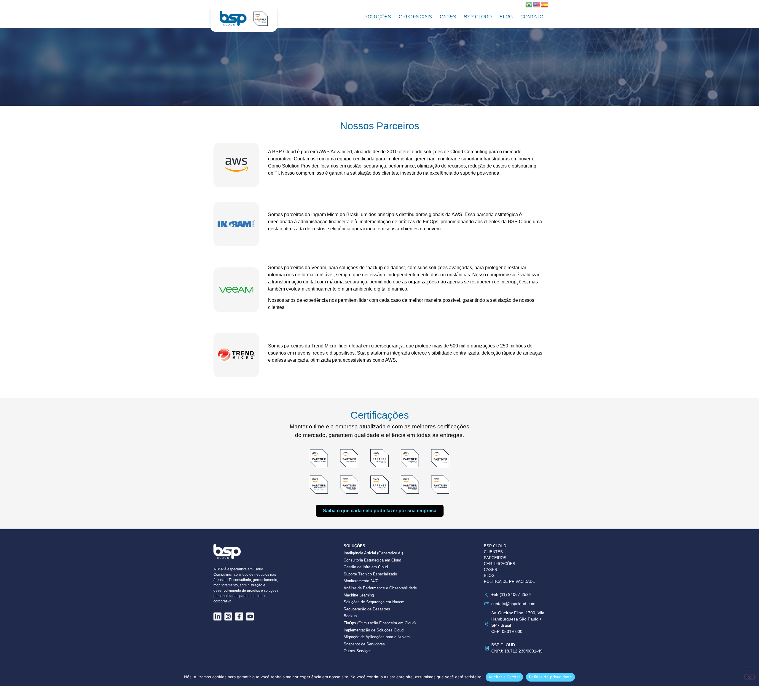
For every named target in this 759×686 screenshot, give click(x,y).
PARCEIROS (495, 558)
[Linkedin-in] (217, 616)
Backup (350, 616)
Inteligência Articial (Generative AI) (373, 553)
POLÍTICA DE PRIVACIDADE (509, 581)
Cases (446, 17)
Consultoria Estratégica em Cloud (372, 560)
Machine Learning (359, 595)
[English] (537, 4)
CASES (490, 569)
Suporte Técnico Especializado (370, 574)
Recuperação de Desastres (367, 609)
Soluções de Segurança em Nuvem (374, 602)
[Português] (529, 4)
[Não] (749, 676)
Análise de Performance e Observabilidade (380, 588)
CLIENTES (493, 552)
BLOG (489, 575)
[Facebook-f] (239, 616)
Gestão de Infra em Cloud (366, 567)
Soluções (375, 17)
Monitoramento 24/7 (361, 581)
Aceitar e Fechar (504, 676)
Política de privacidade (550, 676)
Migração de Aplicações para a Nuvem (377, 637)
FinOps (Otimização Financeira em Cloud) (380, 623)
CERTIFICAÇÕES (499, 563)
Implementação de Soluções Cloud (374, 630)
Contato (531, 17)
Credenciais (413, 17)
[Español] (544, 4)
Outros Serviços (357, 651)
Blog (505, 17)
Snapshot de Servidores (364, 644)
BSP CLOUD (476, 17)
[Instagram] (228, 616)
